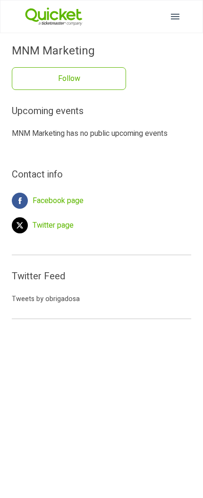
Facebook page (58, 200)
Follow (69, 78)
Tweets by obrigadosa (46, 299)
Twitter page (53, 225)
